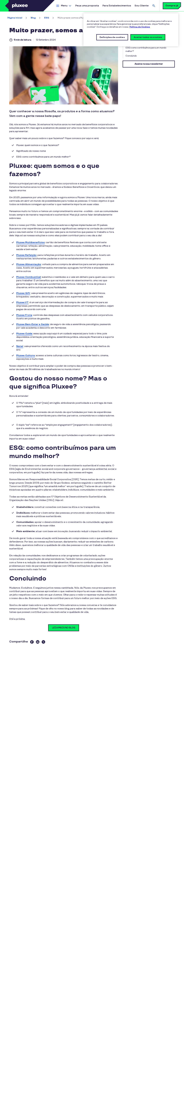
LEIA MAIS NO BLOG (63, 627)
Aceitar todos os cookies (148, 37)
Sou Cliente (142, 5)
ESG (46, 18)
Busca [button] (153, 5)
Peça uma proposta (87, 5)
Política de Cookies (140, 27)
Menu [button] (64, 5)
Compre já (171, 5)
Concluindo (131, 56)
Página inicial (14, 18)
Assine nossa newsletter (149, 64)
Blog (33, 18)
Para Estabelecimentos (116, 5)
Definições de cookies (112, 37)
